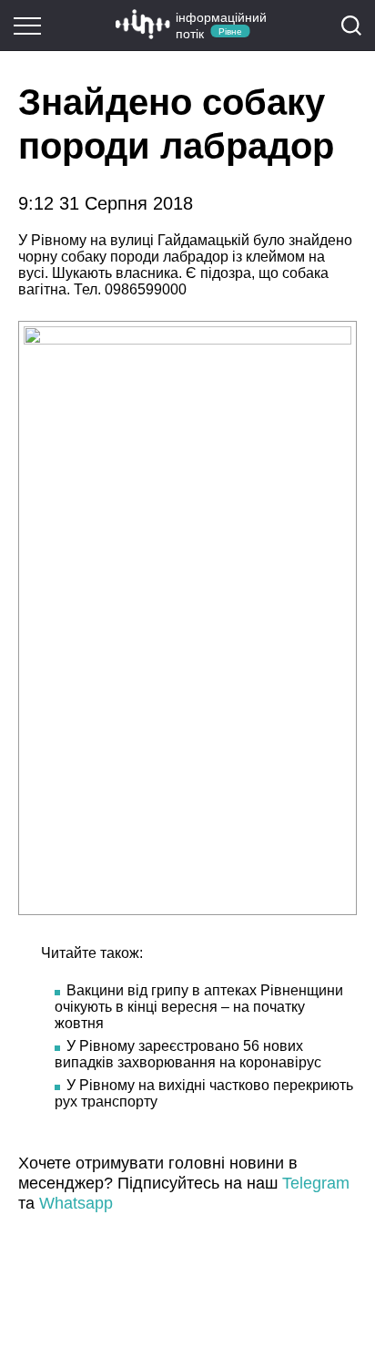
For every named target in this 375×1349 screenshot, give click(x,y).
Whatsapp (76, 1203)
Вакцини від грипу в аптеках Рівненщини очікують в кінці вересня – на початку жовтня (199, 1007)
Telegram (316, 1183)
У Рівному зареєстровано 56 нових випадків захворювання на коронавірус (188, 1054)
